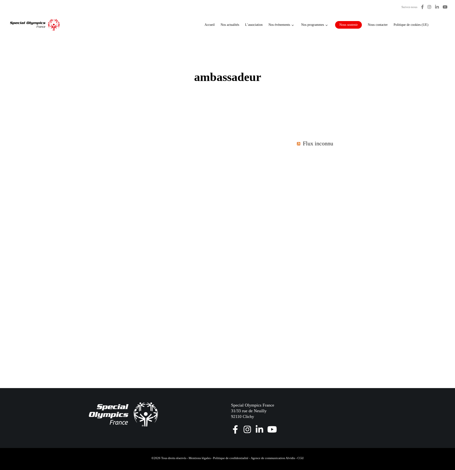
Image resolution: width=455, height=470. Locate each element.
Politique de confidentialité (230, 458)
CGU (300, 458)
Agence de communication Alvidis (273, 458)
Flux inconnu (318, 143)
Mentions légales (200, 458)
